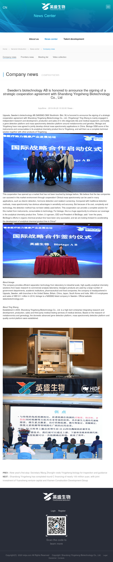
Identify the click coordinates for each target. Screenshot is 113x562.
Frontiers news (27, 57)
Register (62, 510)
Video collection (59, 57)
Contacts (61, 558)
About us (34, 39)
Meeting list (43, 57)
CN (5, 7)
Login (53, 510)
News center (51, 39)
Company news (49, 49)
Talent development (74, 39)
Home (5, 49)
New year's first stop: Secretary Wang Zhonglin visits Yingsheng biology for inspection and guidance (58, 472)
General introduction (18, 49)
